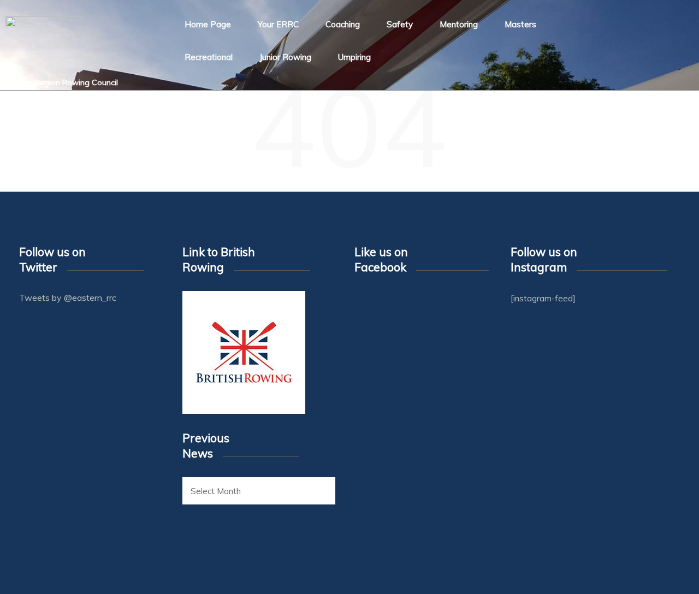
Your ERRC (278, 24)
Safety (400, 24)
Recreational (209, 57)
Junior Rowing (285, 57)
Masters (520, 24)
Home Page (208, 24)
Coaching (342, 24)
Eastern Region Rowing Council (61, 82)
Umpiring (354, 57)
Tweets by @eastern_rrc (67, 297)
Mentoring (459, 24)
